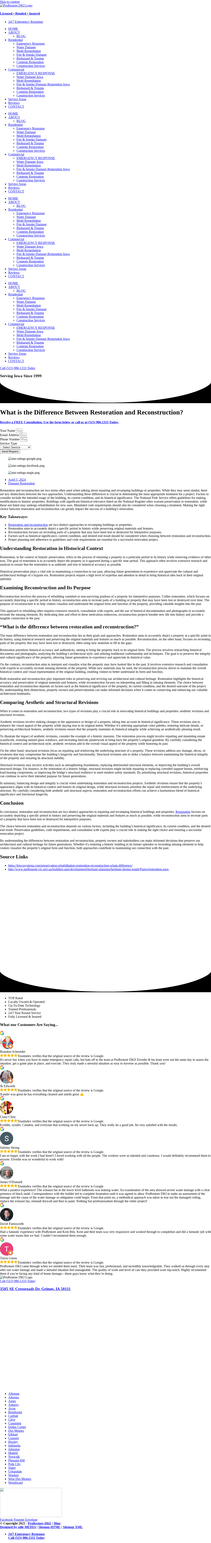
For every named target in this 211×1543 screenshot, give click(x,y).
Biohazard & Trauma (30, 58)
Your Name (8, 430)
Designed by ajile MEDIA (18, 1527)
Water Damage (26, 47)
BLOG (21, 36)
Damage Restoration (21, 483)
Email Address (10, 435)
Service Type (8, 443)
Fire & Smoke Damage (31, 54)
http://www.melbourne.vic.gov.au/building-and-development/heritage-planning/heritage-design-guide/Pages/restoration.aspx (88, 869)
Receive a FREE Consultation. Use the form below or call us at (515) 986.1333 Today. (59, 422)
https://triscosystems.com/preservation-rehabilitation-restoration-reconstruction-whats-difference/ (70, 865)
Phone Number (10, 439)
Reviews (14, 103)
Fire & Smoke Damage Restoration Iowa (43, 84)
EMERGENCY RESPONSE (35, 73)
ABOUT (14, 32)
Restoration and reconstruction (28, 524)
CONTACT (16, 106)
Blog (57, 1523)
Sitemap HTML (49, 1527)
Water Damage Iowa (29, 77)
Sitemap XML (73, 1527)
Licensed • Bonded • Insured (20, 13)
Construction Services (30, 66)
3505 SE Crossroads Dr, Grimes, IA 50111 (35, 1289)
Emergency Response (30, 43)
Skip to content (10, 2)
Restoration (183, 812)
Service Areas (17, 99)
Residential (15, 40)
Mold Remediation (28, 51)
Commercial (16, 69)
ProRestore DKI (39, 1523)
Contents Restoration (30, 62)
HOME (13, 28)
